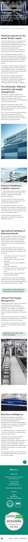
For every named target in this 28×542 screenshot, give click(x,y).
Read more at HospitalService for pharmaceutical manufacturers (13, 290)
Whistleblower (23, 538)
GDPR (16, 538)
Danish (21, 3)
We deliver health (5, 28)
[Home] (5, 3)
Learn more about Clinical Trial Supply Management (13, 334)
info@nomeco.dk (14, 483)
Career (14, 494)
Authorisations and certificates (14, 498)
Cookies (11, 538)
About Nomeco (14, 496)
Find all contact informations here (14, 488)
